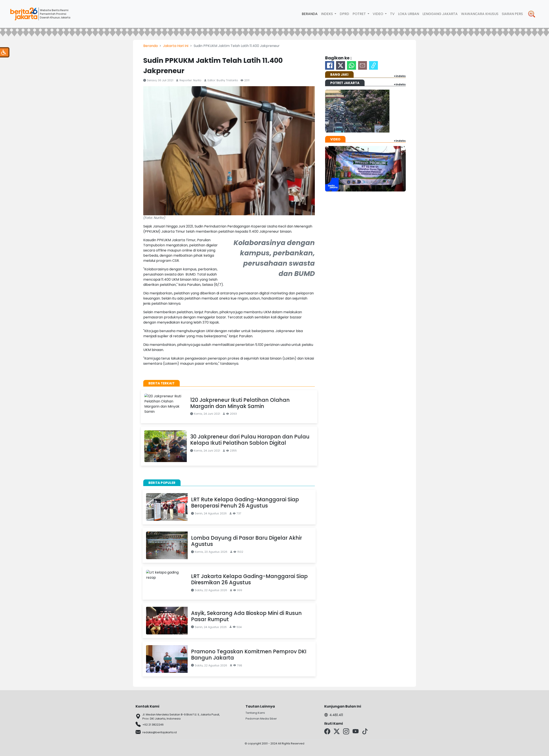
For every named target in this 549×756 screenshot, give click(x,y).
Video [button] (378, 13)
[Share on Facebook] (329, 65)
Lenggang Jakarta (440, 13)
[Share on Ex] (340, 65)
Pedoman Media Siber (261, 718)
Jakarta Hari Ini (175, 45)
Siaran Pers (512, 13)
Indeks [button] (327, 13)
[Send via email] (362, 65)
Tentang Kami (255, 713)
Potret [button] (360, 13)
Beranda (310, 13)
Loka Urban (408, 13)
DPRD (344, 13)
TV (392, 13)
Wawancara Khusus (479, 13)
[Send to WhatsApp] (351, 65)
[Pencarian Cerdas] (532, 14)
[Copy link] (373, 65)
